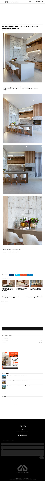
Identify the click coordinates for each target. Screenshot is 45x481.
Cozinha (6, 270)
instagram (23, 340)
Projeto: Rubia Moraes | (7, 249)
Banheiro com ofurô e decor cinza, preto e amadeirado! (36, 289)
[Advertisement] (22, 14)
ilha (12, 270)
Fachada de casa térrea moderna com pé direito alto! (17, 380)
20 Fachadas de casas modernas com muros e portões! (17, 375)
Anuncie (23, 429)
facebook (23, 338)
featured (9, 270)
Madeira (15, 270)
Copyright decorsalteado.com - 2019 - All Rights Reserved (22, 478)
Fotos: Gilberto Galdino (16, 249)
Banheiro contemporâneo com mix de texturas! (21, 289)
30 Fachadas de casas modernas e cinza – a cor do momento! (18, 385)
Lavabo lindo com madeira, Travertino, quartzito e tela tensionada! (7, 289)
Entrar (30, 1)
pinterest (23, 342)
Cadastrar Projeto (39, 1)
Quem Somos (22, 425)
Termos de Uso (23, 426)
